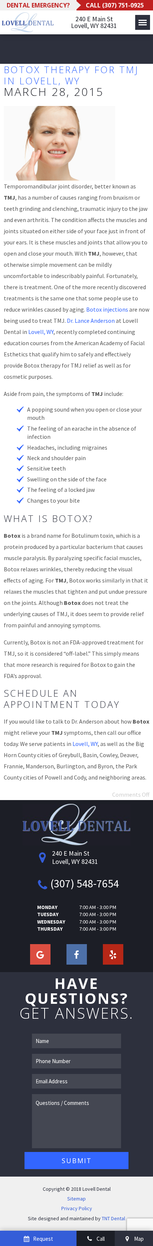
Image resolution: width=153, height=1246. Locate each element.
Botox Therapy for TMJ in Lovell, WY (71, 75)
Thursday (50, 928)
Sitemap (76, 1198)
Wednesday (51, 921)
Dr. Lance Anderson (91, 320)
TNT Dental (113, 1218)
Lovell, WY (40, 331)
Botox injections (107, 309)
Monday (47, 907)
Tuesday (48, 914)
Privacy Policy (76, 1208)
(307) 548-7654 (85, 883)
